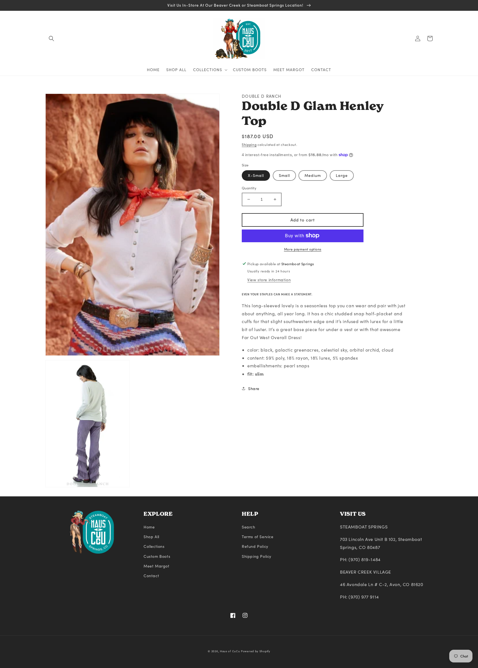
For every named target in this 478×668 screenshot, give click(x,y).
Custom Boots (157, 556)
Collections (154, 546)
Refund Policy (255, 546)
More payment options (302, 249)
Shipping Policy (256, 556)
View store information (269, 279)
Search (248, 527)
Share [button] (253, 388)
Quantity (249, 187)
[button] (51, 38)
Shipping (249, 144)
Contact (151, 575)
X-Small (256, 175)
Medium (313, 175)
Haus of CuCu (230, 651)
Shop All (151, 536)
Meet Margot (157, 566)
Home (149, 527)
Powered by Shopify (255, 651)
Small (284, 175)
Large (342, 175)
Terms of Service (258, 536)
